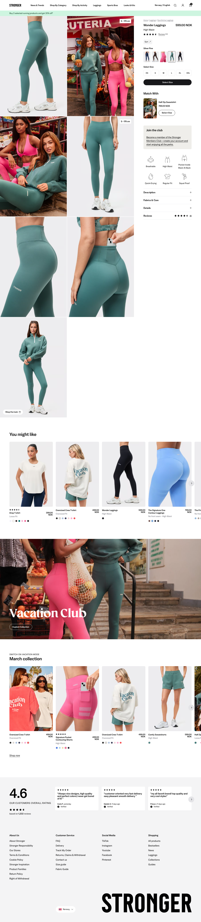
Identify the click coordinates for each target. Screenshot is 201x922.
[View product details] (31, 514)
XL (180, 73)
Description (149, 192)
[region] (100, 483)
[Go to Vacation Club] (100, 589)
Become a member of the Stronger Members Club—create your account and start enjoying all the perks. (167, 141)
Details (147, 207)
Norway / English (162, 5)
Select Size (167, 112)
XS (147, 73)
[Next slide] (191, 483)
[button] (167, 35)
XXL (188, 73)
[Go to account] (182, 5)
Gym (146, 42)
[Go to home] (15, 5)
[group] (31, 483)
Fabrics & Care (151, 200)
